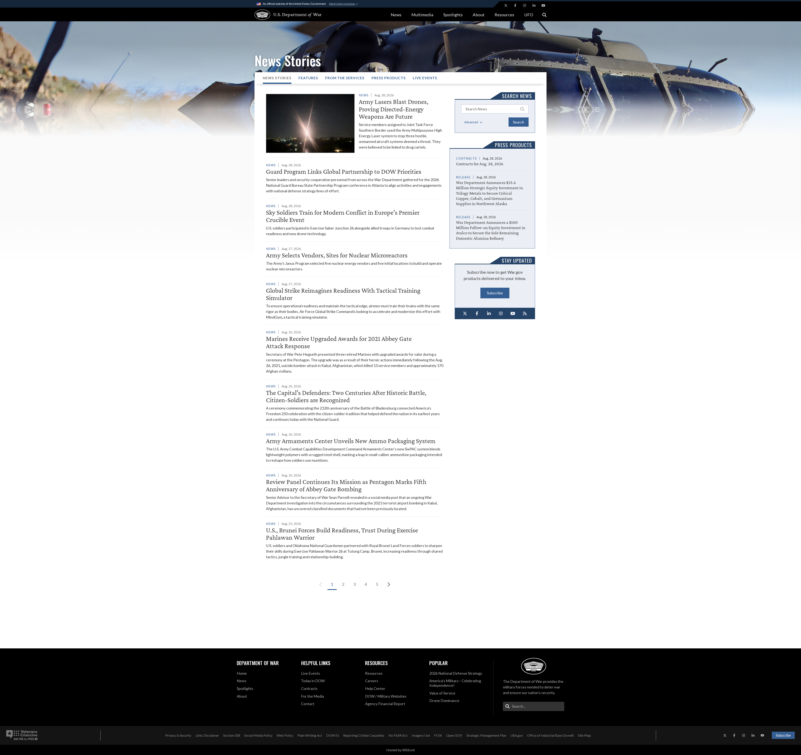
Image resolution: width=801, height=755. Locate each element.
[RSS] (525, 313)
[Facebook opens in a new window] (515, 5)
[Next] (388, 584)
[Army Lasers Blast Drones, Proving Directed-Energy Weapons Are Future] (354, 122)
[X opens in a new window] (506, 5)
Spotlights (453, 14)
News (396, 14)
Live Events (425, 78)
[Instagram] (501, 313)
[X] (465, 313)
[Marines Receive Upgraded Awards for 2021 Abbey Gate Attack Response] (354, 351)
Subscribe (495, 293)
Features (308, 78)
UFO (528, 14)
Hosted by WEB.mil (400, 750)
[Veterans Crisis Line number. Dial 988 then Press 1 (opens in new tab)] (22, 735)
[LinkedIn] (489, 313)
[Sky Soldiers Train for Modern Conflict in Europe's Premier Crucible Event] (354, 219)
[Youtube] (513, 313)
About (479, 14)
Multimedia (422, 14)
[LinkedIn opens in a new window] (534, 5)
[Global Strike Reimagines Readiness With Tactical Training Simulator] (354, 300)
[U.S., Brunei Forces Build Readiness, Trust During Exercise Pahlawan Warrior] (354, 540)
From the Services (344, 78)
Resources (504, 14)
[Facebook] (477, 313)
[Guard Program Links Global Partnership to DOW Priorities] (354, 178)
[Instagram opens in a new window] (524, 5)
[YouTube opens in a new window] (543, 5)
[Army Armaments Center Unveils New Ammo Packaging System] (354, 447)
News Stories (277, 78)
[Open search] (544, 14)
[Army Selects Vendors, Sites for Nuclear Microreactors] (354, 259)
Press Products (389, 78)
